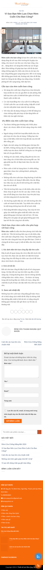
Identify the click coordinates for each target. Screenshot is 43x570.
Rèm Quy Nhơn (32, 567)
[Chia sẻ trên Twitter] (19, 311)
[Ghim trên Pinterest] (27, 311)
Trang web (8, 401)
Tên (6, 381)
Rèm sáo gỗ (6, 519)
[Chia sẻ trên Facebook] (16, 311)
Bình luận (8, 363)
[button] (3, 3)
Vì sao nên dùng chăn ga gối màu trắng (16, 463)
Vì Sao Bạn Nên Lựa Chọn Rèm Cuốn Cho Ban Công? (19, 449)
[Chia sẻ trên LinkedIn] (31, 311)
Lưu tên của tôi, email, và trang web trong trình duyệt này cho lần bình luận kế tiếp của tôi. (20, 414)
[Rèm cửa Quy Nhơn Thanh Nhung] (21, 3)
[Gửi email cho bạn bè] (23, 311)
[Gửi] (39, 432)
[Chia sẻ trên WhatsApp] (12, 311)
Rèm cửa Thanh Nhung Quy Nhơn (26, 23)
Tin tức (21, 11)
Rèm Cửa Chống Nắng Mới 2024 (14, 444)
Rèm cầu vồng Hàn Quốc (10, 513)
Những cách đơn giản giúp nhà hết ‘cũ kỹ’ (17, 459)
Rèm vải (5, 510)
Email (6, 391)
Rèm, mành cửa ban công (11, 516)
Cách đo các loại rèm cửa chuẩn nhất (15, 455)
